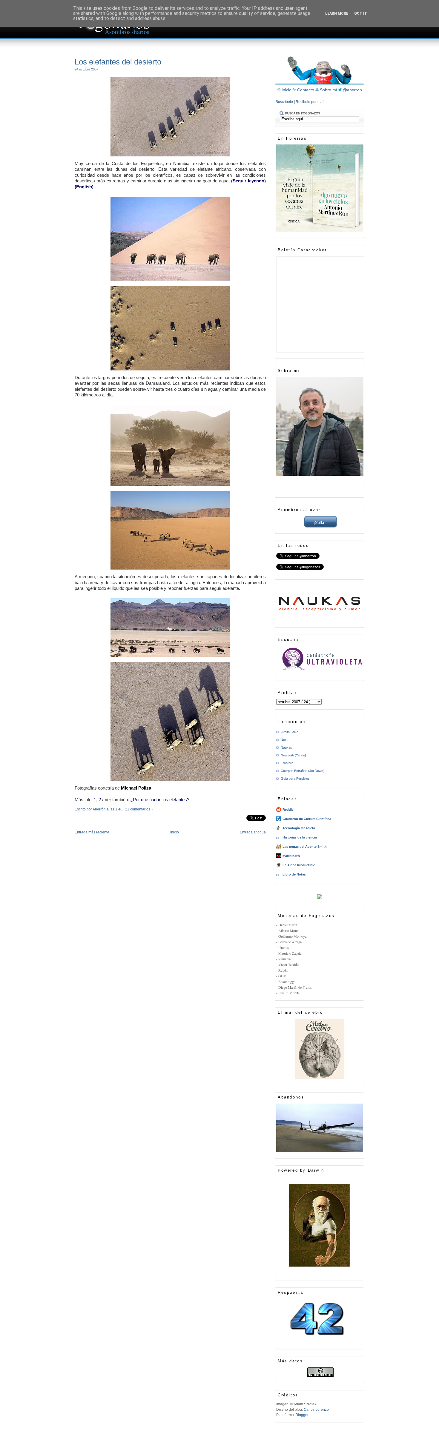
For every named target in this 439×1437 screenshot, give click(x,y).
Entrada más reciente (92, 832)
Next (284, 739)
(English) (84, 186)
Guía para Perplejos (295, 778)
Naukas (286, 747)
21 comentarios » (139, 809)
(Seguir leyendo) (248, 180)
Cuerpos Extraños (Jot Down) (302, 771)
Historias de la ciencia (300, 837)
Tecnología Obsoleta (299, 828)
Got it (360, 13)
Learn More (336, 13)
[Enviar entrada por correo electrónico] (75, 817)
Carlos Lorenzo (316, 1409)
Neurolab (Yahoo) (293, 755)
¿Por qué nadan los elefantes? (159, 799)
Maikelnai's (291, 856)
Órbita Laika (289, 732)
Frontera (287, 763)
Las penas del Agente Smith (305, 846)
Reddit (288, 809)
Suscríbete (285, 102)
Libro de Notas (294, 874)
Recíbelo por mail (310, 102)
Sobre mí (329, 89)
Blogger (302, 1415)
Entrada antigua (253, 832)
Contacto (306, 89)
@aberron (352, 89)
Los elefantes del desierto (118, 61)
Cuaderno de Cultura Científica (307, 819)
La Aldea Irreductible (299, 865)
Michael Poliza (136, 787)
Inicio (174, 832)
